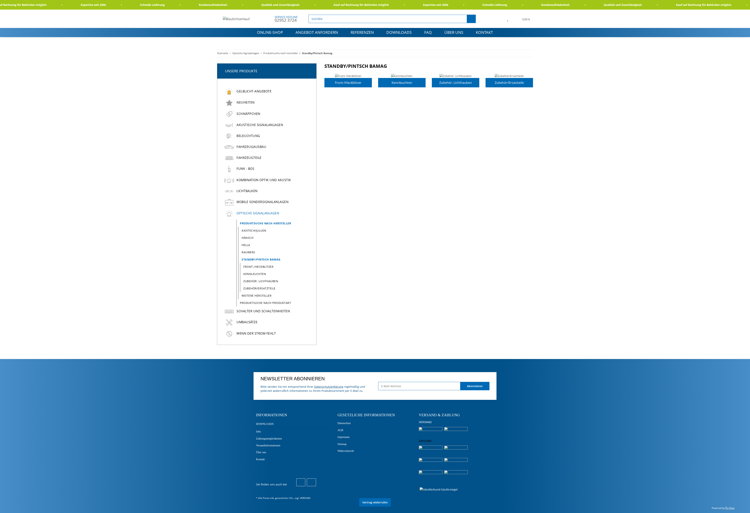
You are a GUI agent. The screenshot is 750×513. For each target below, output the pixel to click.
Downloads (399, 32)
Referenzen (362, 32)
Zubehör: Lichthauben (455, 83)
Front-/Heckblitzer (348, 83)
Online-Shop (270, 32)
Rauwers (248, 252)
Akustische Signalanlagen (260, 125)
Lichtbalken (247, 191)
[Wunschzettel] (508, 19)
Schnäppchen (248, 114)
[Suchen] (471, 19)
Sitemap (342, 444)
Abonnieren (475, 386)
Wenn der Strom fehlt (256, 333)
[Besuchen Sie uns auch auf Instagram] (311, 482)
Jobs (258, 431)
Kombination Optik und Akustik (264, 180)
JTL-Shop (729, 508)
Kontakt (484, 32)
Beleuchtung (248, 136)
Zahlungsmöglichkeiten (269, 438)
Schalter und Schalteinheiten (263, 311)
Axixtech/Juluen (254, 230)
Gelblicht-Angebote (254, 91)
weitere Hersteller (256, 295)
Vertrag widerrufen (375, 502)
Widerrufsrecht (346, 450)
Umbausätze (247, 322)
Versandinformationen (268, 445)
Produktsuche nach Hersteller (265, 223)
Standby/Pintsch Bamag (261, 259)
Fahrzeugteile (249, 158)
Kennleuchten (402, 83)
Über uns (453, 32)
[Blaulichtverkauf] (236, 18)
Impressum (344, 437)
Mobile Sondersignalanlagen (262, 202)
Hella (246, 245)
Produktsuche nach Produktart (265, 303)
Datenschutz (344, 423)
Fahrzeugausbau (251, 147)
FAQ (428, 32)
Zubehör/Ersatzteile (509, 83)
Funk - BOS (245, 169)
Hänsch (247, 238)
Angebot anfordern (317, 32)
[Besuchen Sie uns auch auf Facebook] (300, 482)
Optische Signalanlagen (258, 213)
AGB (340, 430)
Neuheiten (246, 102)
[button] (499, 19)
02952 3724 (286, 20)
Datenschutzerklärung (328, 387)
